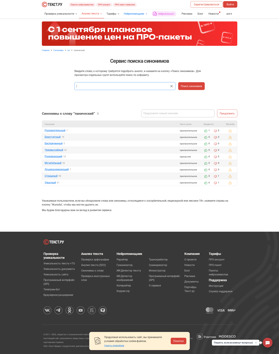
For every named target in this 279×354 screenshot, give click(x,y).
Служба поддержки (220, 291)
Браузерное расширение (58, 294)
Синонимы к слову (92, 270)
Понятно (178, 341)
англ (229, 13)
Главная (46, 50)
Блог (200, 13)
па (68, 50)
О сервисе (155, 285)
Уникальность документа (59, 268)
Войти (230, 4)
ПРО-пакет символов (125, 5)
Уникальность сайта (55, 274)
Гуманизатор (125, 265)
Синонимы (58, 50)
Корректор (123, 291)
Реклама (187, 13)
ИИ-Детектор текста (129, 270)
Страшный (51, 175)
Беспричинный (54, 143)
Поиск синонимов (191, 86)
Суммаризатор (158, 265)
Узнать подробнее (114, 345)
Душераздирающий (57, 169)
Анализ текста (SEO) (93, 265)
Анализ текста (90, 13)
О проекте (190, 259)
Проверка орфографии (95, 259)
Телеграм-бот (51, 289)
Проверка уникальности (59, 13)
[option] (139, 33)
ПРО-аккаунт (104, 5)
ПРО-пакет (215, 265)
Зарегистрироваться (206, 4)
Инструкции (216, 285)
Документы (191, 281)
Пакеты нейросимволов (82, 5)
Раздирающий (53, 156)
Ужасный (50, 182)
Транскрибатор (158, 259)
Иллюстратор (157, 270)
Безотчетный (53, 136)
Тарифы (111, 13)
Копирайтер (124, 285)
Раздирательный (55, 130)
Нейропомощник (134, 13)
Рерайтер (122, 259)
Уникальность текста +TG (59, 263)
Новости (189, 265)
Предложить (227, 113)
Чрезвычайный (54, 149)
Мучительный (53, 162)
